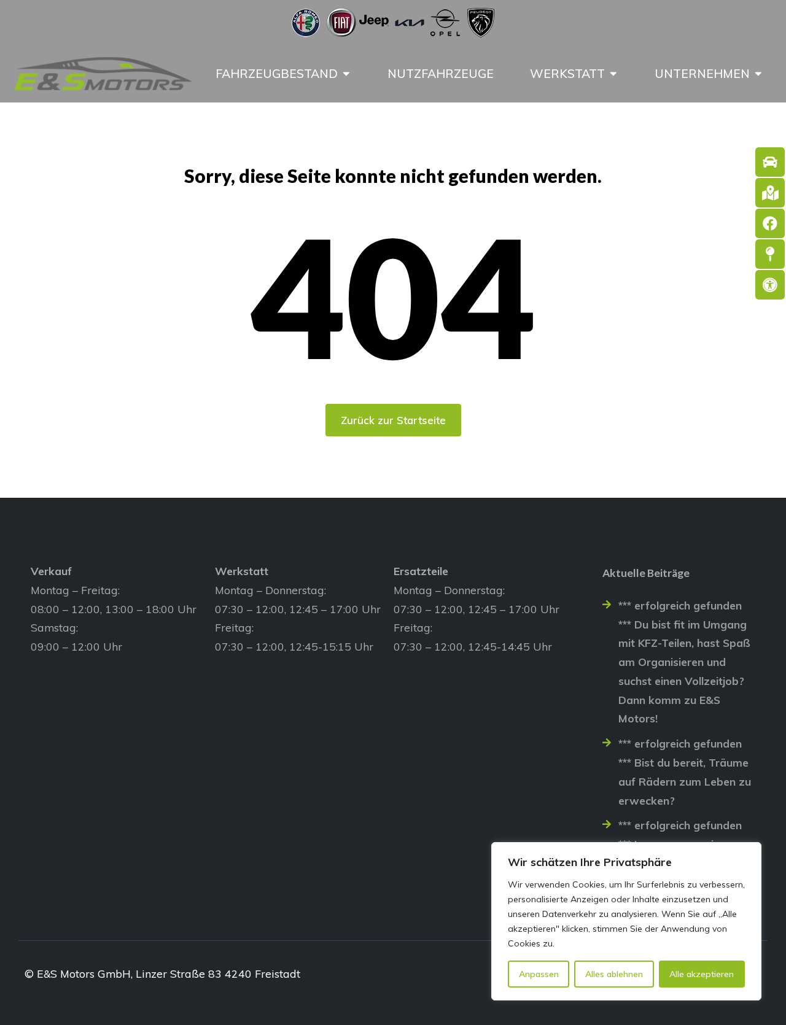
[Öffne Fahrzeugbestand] (346, 74)
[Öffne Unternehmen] (758, 74)
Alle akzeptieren (701, 974)
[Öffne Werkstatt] (613, 74)
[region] (626, 921)
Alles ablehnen (614, 974)
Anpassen (539, 974)
